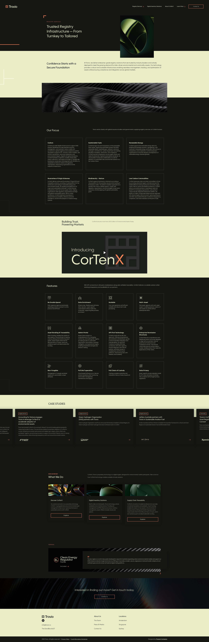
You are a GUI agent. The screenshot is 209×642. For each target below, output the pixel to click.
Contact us (104, 596)
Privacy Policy (65, 639)
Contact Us (196, 6)
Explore (66, 515)
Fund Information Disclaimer (79, 639)
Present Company (161, 639)
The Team (97, 620)
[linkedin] (66, 620)
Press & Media (99, 624)
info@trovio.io (46, 625)
